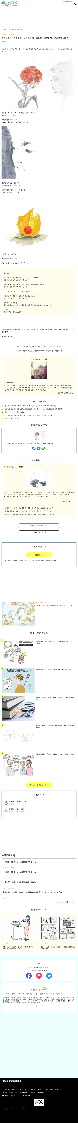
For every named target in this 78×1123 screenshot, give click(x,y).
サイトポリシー (35, 1089)
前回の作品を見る (8, 336)
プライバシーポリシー (9, 1092)
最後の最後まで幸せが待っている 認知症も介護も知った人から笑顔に (29, 511)
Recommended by (61, 902)
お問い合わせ (25, 1096)
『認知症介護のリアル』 (13, 418)
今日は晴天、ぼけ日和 (8, 35)
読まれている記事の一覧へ (38, 785)
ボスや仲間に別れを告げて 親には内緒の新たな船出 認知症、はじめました (31, 415)
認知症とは (38, 555)
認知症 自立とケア (41, 602)
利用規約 (41, 1092)
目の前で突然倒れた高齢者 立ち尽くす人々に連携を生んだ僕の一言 (39, 351)
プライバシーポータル (51, 1089)
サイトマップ (22, 1089)
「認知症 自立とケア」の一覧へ (39, 526)
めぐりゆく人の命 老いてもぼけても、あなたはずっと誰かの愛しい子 (29, 508)
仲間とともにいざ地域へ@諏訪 (15, 412)
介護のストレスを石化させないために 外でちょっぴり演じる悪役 (39, 347)
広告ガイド (14, 1096)
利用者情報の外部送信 (27, 1092)
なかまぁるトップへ (39, 533)
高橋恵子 (10, 382)
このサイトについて (39, 1007)
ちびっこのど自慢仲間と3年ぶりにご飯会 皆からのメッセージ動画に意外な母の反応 (33, 409)
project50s (5, 944)
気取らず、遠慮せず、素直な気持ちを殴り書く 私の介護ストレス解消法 (29, 514)
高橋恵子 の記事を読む (65, 393)
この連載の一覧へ (66, 502)
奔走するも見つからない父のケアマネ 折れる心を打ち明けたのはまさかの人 (31, 406)
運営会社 (5, 1096)
